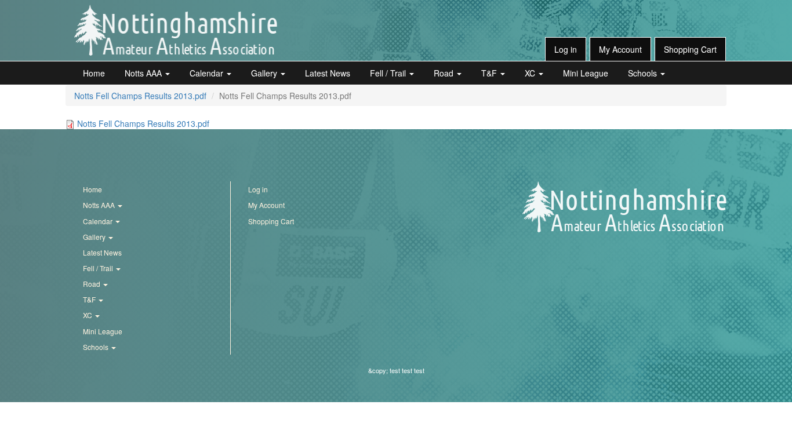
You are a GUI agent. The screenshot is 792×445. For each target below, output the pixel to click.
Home (94, 73)
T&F (490, 73)
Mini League (585, 73)
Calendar (208, 73)
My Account (620, 49)
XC (531, 73)
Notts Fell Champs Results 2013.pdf (140, 95)
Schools (643, 73)
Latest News (327, 73)
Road (445, 73)
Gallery (265, 73)
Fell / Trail (389, 73)
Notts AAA (144, 73)
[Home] (175, 30)
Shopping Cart (690, 49)
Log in (565, 49)
